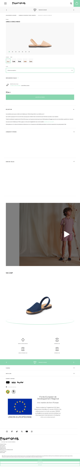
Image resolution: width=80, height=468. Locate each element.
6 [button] (25, 51)
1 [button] (9, 51)
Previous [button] (6, 10)
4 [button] (19, 51)
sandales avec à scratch (49, 121)
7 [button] (29, 51)
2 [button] (12, 51)
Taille (7, 66)
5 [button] (22, 51)
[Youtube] (27, 431)
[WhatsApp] (32, 431)
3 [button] (15, 51)
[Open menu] (5, 3)
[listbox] (40, 61)
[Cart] (77, 3)
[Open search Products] (71, 3)
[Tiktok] (17, 431)
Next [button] (73, 10)
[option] (14, 60)
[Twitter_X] (22, 431)
